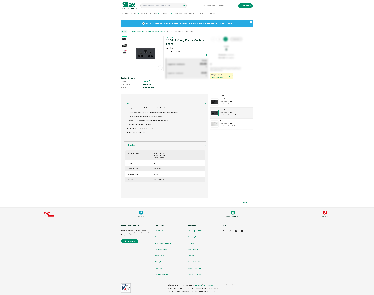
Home (124, 31)
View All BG (169, 37)
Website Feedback (161, 274)
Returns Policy (160, 256)
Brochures (200, 13)
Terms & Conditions (195, 262)
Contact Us (159, 231)
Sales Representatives (163, 243)
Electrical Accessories (137, 31)
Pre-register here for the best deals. (219, 23)
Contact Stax (210, 13)
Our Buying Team (161, 249)
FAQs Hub (178, 13)
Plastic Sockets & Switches (156, 31)
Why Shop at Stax (209, 5)
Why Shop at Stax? (195, 231)
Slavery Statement (194, 268)
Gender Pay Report (195, 274)
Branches (221, 5)
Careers (191, 256)
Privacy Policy (159, 262)
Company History (194, 237)
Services (191, 243)
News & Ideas (189, 13)
